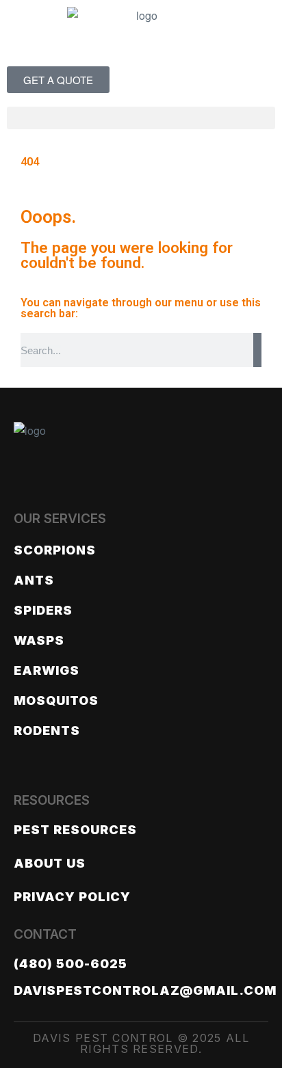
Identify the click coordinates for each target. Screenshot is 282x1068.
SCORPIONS (55, 550)
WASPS (39, 640)
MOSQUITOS (56, 700)
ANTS (34, 580)
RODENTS (47, 730)
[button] (141, 118)
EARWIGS (46, 670)
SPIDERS (43, 610)
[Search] (257, 350)
